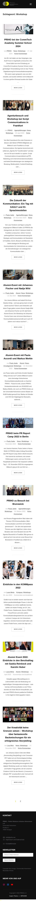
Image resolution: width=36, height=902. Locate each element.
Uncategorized (8, 366)
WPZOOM (24, 896)
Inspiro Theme (13, 896)
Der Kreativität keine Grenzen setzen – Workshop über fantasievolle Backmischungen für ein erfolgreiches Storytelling (18, 734)
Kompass (19, 592)
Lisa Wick (10, 745)
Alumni (18, 293)
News (15, 51)
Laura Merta (10, 592)
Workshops (21, 51)
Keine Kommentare (20, 53)
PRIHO (9, 51)
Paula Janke (10, 215)
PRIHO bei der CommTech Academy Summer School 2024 (18, 42)
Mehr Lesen (19, 87)
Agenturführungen (20, 130)
